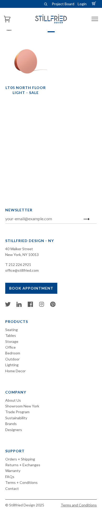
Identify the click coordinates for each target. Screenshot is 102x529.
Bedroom (12, 353)
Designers (13, 429)
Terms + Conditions (21, 482)
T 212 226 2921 (18, 264)
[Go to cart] (94, 4)
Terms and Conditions (79, 505)
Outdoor (12, 359)
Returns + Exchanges (22, 465)
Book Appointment (31, 288)
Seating (11, 329)
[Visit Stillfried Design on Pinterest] (52, 305)
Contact (12, 488)
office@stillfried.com (22, 270)
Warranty (12, 470)
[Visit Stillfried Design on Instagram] (41, 305)
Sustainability (16, 418)
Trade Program (17, 412)
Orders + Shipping (20, 459)
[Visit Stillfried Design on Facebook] (30, 305)
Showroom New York (22, 406)
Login (82, 4)
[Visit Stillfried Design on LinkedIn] (19, 305)
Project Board (63, 4)
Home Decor (15, 371)
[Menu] (95, 19)
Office (10, 347)
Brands (11, 423)
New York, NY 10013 (22, 254)
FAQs (9, 476)
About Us (13, 400)
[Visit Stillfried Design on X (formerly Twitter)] (7, 305)
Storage (11, 341)
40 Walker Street (19, 249)
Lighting (12, 365)
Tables (10, 335)
